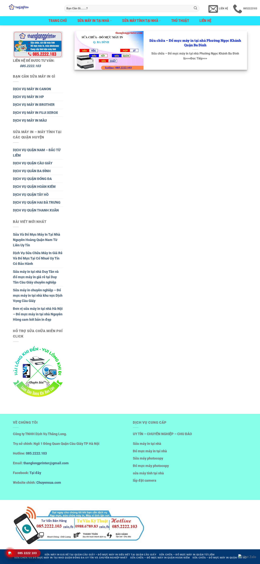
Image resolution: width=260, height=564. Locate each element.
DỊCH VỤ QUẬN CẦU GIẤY (32, 163)
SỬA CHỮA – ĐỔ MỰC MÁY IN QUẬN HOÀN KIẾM (160, 557)
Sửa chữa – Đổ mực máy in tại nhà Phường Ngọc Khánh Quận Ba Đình (195, 42)
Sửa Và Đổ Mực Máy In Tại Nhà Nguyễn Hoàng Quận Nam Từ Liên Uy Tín (36, 240)
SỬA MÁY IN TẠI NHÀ (93, 20)
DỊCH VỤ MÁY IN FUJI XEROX (35, 113)
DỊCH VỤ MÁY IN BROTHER (34, 105)
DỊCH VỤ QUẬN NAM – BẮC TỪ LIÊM (37, 152)
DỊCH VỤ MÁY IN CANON (32, 89)
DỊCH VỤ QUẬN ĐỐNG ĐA (32, 179)
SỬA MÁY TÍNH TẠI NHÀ (140, 20)
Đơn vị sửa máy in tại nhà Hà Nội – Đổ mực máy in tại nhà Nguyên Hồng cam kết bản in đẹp (38, 314)
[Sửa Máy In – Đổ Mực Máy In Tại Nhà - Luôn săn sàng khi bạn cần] (30, 8)
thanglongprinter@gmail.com (46, 463)
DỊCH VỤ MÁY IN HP (28, 97)
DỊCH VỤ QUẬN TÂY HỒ (31, 195)
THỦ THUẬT (180, 20)
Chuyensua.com (48, 482)
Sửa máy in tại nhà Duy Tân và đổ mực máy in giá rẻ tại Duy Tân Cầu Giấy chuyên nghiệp (36, 277)
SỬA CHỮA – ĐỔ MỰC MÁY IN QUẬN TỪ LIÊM (187, 554)
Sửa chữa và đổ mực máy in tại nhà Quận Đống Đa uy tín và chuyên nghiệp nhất (71, 557)
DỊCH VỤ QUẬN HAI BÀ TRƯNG (36, 202)
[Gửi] (195, 8)
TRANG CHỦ (58, 20)
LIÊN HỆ (205, 20)
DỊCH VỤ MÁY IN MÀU (30, 120)
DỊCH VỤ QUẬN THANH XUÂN (36, 210)
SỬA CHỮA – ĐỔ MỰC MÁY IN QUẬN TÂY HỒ (219, 557)
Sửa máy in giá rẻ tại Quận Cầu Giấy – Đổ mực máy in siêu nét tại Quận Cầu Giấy (100, 554)
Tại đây (35, 473)
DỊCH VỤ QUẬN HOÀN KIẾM (34, 187)
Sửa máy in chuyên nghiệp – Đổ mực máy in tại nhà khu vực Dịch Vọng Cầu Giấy (37, 295)
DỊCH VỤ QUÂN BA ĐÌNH (32, 171)
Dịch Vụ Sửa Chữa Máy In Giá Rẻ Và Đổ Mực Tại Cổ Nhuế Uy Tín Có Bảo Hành (37, 258)
